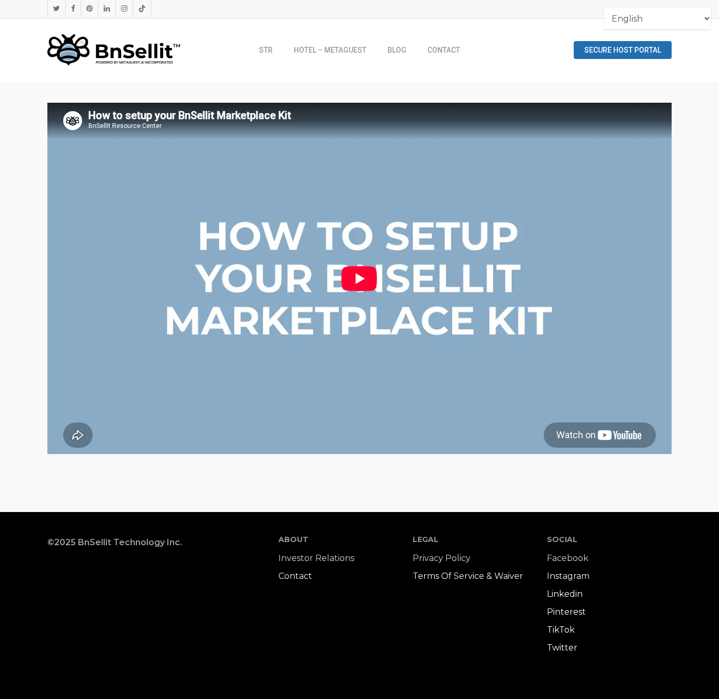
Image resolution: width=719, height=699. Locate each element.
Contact (295, 576)
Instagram (568, 576)
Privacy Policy (442, 558)
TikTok (561, 630)
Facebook (567, 558)
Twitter (562, 648)
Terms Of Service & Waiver (468, 576)
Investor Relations (316, 558)
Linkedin (565, 594)
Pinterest (566, 612)
